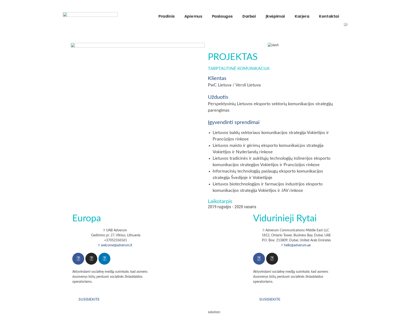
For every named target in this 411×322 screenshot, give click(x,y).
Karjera (302, 16)
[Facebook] (78, 259)
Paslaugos (222, 16)
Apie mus (193, 16)
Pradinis (166, 16)
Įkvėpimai (275, 16)
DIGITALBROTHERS (236, 312)
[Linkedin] (104, 259)
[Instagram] (91, 259)
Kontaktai (329, 16)
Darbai (249, 16)
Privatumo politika (117, 312)
